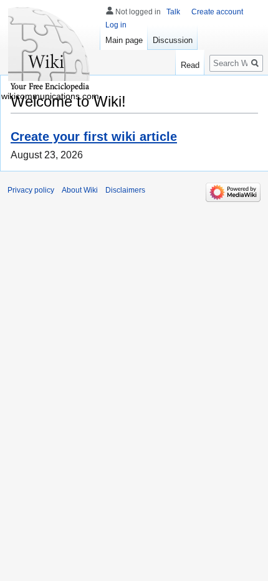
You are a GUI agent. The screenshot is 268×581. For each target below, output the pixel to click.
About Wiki (80, 190)
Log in (116, 25)
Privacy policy (30, 190)
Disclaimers (125, 190)
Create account (217, 11)
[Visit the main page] (50, 50)
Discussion (173, 40)
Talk (173, 11)
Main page (124, 40)
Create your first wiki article (94, 136)
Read (190, 65)
